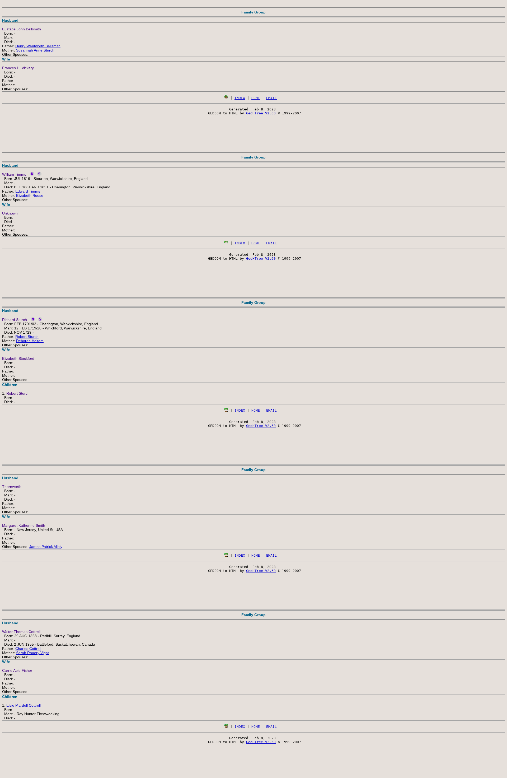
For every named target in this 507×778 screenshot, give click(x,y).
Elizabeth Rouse (29, 195)
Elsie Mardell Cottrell (23, 705)
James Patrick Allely (45, 546)
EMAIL (271, 98)
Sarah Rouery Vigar (32, 653)
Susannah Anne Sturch (35, 50)
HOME (255, 98)
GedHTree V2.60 (261, 113)
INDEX (239, 98)
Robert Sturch (27, 336)
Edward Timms (27, 191)
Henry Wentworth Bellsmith (37, 46)
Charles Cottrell (28, 648)
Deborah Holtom (30, 341)
